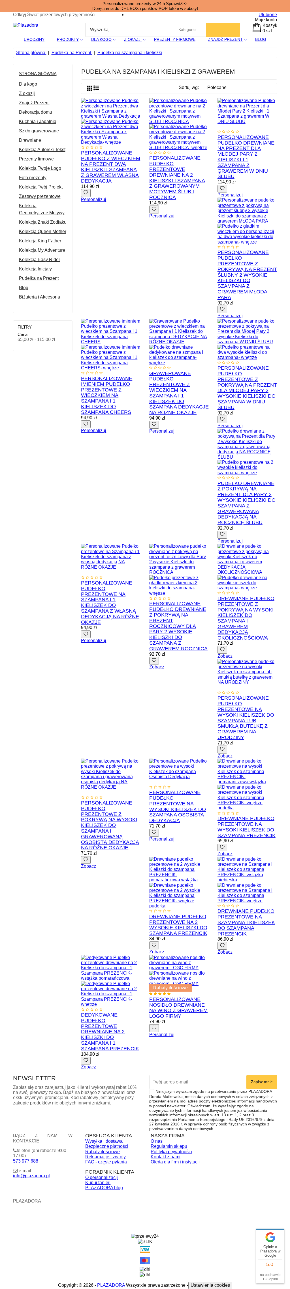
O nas (157, 1141)
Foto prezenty (32, 177)
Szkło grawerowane (39, 130)
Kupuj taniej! (97, 1182)
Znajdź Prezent (34, 102)
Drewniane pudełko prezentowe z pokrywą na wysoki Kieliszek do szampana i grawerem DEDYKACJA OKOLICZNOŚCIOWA (246, 618)
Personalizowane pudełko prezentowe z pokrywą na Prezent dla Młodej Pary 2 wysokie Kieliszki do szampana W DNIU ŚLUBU (247, 387)
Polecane (219, 88)
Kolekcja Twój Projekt (41, 187)
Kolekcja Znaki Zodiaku (43, 222)
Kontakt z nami (165, 1156)
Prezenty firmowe (36, 158)
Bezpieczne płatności (106, 1146)
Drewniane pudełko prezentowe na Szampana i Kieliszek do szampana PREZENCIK (246, 922)
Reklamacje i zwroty (105, 1156)
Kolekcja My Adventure (42, 250)
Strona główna (38, 73)
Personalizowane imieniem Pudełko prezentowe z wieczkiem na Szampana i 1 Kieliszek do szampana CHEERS (106, 395)
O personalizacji (101, 1177)
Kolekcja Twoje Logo (40, 168)
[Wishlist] (86, 193)
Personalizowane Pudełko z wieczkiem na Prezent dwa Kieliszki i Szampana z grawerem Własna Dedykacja (110, 167)
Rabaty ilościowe (102, 1151)
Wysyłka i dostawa (104, 1141)
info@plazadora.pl (31, 1175)
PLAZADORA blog (104, 1187)
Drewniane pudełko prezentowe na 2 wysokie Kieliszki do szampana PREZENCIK (178, 925)
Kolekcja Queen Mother (42, 231)
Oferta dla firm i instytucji (175, 1161)
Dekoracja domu (35, 112)
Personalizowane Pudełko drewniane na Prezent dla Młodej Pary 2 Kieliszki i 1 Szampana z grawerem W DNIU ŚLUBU (246, 156)
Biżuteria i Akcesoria (39, 297)
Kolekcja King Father (40, 240)
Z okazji (27, 93)
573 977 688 (25, 1161)
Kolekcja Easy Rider (39, 259)
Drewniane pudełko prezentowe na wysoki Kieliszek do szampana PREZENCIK (247, 827)
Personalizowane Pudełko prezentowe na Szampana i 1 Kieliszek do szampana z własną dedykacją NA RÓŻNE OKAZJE (110, 602)
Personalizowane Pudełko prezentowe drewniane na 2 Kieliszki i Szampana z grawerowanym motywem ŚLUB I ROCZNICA (177, 177)
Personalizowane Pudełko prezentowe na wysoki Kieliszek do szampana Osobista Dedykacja (177, 806)
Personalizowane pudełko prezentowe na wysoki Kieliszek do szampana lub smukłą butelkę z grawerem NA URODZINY (246, 717)
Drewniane (30, 140)
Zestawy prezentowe (40, 196)
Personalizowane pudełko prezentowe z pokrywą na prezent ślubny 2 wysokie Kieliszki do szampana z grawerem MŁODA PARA (247, 274)
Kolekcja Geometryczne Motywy (42, 209)
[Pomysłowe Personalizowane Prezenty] (25, 25)
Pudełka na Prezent (39, 278)
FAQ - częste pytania (106, 1161)
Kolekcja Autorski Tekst (42, 149)
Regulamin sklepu (169, 1146)
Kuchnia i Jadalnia (37, 121)
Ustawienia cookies (210, 1285)
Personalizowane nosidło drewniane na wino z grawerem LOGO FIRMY (178, 1007)
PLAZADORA (111, 1285)
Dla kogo (28, 84)
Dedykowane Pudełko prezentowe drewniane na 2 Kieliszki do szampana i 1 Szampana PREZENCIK (110, 1031)
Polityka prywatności (171, 1151)
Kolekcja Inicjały (35, 268)
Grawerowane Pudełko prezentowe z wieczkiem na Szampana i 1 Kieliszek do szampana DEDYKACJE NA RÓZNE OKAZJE (179, 393)
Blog (23, 287)
